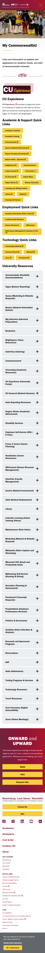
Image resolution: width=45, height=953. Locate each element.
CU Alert (5, 899)
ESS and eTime (7, 892)
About (5, 851)
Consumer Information (10, 925)
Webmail (29, 252)
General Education (32, 182)
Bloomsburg (6, 860)
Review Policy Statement (12, 943)
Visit (22, 774)
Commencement (30, 165)
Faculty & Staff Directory (14, 219)
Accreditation (7, 913)
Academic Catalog (12, 136)
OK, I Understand (12, 948)
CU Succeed (9, 177)
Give (22, 814)
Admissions (8, 833)
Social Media (6, 902)
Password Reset (11, 252)
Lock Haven (6, 863)
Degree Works (10, 182)
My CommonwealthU (9, 883)
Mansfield (5, 866)
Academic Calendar (12, 130)
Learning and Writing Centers (16, 188)
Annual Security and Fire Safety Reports (16, 916)
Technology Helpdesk (13, 246)
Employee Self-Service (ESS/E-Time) (18, 213)
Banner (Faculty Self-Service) (16, 154)
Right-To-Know (7, 922)
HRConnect (30, 225)
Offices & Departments (10, 880)
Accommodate (10, 142)
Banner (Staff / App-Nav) (14, 159)
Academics (8, 828)
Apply (22, 766)
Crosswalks (29, 171)
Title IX (4, 928)
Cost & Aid (7, 839)
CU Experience (8, 104)
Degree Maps (28, 177)
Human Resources (12, 225)
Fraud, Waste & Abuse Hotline (13, 919)
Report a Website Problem (11, 905)
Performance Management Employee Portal (21, 231)
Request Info (22, 782)
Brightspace (9, 165)
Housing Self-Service (13, 200)
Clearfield (5, 869)
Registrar (23, 194)
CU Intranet (23, 258)
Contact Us (22, 807)
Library (7, 194)
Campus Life (8, 845)
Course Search (10, 171)
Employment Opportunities (11, 896)
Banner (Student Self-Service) (16, 148)
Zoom (7, 258)
